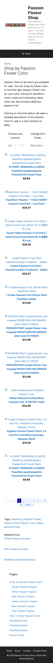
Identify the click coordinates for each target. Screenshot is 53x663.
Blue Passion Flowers (23, 606)
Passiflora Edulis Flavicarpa (19, 559)
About (17, 650)
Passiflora (16, 519)
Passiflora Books (19, 625)
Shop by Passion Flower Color (26, 582)
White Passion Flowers (24, 591)
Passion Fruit (11, 523)
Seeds (39, 523)
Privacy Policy (17, 635)
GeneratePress (26, 658)
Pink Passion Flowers (16, 549)
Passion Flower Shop (36, 12)
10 (21, 504)
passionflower (12, 527)
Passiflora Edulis (18, 630)
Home (7, 63)
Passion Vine (27, 523)
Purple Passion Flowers (17, 538)
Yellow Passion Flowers (24, 601)
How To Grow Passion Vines (25, 616)
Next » (29, 504)
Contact (27, 650)
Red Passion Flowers (23, 596)
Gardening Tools (18, 620)
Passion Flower (32, 519)
